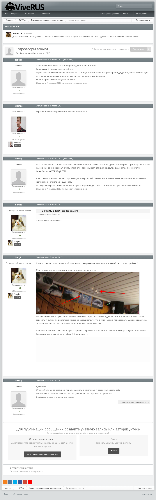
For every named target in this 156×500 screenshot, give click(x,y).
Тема (6, 494)
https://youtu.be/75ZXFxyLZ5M (51, 171)
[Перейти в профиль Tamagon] (8, 34)
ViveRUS (17, 33)
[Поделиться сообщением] (150, 60)
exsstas (18, 105)
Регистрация (141, 14)
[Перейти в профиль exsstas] (18, 124)
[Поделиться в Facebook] (20, 482)
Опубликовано (49, 60)
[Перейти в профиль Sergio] (18, 223)
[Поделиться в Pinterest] (30, 482)
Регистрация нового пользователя (42, 454)
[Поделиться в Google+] (25, 482)
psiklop (32, 53)
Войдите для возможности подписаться (110, 49)
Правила (46, 14)
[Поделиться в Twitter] (15, 482)
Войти (114, 451)
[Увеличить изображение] (88, 293)
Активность (30, 14)
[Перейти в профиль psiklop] (9, 51)
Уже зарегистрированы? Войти (115, 14)
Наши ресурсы (12, 14)
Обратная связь (20, 494)
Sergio (18, 204)
